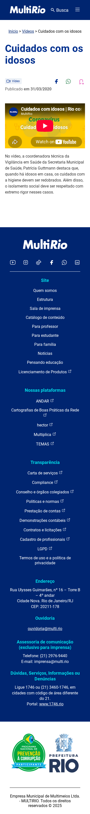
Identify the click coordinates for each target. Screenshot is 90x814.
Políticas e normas (43, 501)
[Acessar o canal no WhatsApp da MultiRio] (64, 262)
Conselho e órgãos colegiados (43, 492)
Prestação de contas (43, 511)
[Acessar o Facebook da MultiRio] (51, 262)
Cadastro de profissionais (43, 539)
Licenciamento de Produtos (43, 372)
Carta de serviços (43, 473)
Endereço (45, 581)
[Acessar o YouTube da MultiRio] (13, 262)
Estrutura (45, 299)
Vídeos (28, 31)
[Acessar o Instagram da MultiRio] (25, 262)
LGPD (43, 549)
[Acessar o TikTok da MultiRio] (39, 262)
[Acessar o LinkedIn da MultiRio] (77, 262)
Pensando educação (45, 362)
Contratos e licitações (43, 530)
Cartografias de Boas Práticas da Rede (45, 410)
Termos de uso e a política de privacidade (45, 560)
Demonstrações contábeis (43, 520)
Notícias (45, 353)
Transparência (45, 462)
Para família (45, 344)
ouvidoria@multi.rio (45, 628)
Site (45, 280)
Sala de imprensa (45, 308)
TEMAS (43, 444)
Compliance (43, 482)
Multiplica (43, 434)
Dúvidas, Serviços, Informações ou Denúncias (45, 675)
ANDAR (43, 401)
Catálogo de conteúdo (45, 317)
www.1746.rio (51, 704)
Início (13, 31)
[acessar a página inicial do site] (28, 9)
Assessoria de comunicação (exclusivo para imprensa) (45, 644)
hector (43, 425)
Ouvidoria (45, 618)
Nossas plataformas (45, 390)
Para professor (45, 326)
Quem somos (45, 290)
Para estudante (45, 335)
